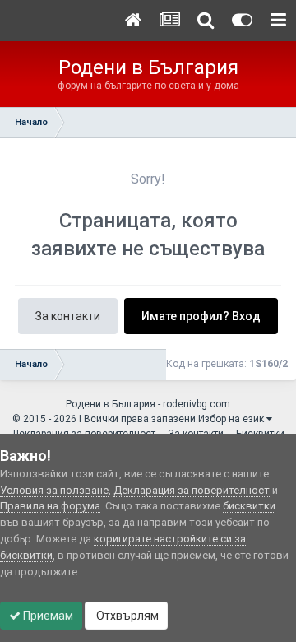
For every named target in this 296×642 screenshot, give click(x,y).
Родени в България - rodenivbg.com (148, 404)
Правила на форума (50, 506)
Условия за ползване (54, 490)
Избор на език (232, 419)
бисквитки (249, 506)
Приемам (47, 615)
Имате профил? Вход (201, 316)
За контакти (67, 316)
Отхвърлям (126, 615)
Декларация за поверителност (191, 490)
